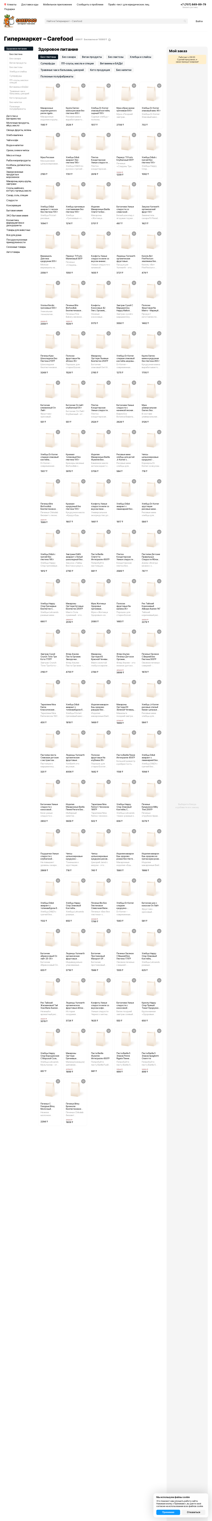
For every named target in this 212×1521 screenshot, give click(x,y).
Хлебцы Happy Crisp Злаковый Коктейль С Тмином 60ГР (124, 808)
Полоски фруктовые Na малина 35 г (124, 606)
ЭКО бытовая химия (17, 215)
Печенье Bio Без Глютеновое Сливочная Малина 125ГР (100, 907)
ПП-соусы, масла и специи (19, 81)
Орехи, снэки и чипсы (17, 150)
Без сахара (15, 58)
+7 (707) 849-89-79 (193, 4)
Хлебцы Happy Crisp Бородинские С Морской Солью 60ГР (50, 1057)
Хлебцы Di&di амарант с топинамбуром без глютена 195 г (75, 708)
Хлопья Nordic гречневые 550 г (49, 306)
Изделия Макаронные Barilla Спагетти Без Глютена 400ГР (100, 210)
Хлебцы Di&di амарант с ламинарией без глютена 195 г (124, 507)
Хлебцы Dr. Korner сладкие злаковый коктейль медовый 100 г (126, 360)
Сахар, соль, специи (17, 195)
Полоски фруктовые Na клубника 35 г (98, 758)
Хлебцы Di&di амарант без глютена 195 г (72, 160)
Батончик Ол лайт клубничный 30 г (75, 406)
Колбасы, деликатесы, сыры (18, 166)
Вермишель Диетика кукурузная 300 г (49, 259)
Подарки (9, 9)
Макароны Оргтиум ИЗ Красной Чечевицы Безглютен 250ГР (100, 658)
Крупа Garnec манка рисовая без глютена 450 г (75, 111)
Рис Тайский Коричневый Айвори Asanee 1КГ (151, 606)
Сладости (12, 200)
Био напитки (16, 102)
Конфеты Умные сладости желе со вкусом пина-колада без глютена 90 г (100, 508)
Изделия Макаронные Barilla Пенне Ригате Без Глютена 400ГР (75, 808)
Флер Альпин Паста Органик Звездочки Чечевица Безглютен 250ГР (74, 659)
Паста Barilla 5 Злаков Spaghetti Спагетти (150, 1056)
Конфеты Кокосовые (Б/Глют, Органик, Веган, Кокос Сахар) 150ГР (98, 310)
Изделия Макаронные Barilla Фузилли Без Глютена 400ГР (100, 458)
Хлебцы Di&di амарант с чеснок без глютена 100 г (49, 209)
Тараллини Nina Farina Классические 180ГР (48, 708)
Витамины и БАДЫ (19, 86)
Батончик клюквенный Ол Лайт (48, 408)
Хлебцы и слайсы (18, 71)
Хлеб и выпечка (14, 135)
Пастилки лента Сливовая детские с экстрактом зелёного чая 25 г (50, 759)
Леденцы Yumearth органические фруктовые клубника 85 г (75, 759)
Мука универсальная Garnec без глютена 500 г (149, 409)
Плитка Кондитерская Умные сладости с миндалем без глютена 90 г (126, 559)
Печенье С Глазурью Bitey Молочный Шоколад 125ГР (48, 1107)
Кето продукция (18, 97)
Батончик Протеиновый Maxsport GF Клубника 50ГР (98, 957)
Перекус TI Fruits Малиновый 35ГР (74, 257)
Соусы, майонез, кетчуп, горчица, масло (18, 189)
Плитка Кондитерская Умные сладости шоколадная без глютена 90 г (99, 410)
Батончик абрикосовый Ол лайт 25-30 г (49, 956)
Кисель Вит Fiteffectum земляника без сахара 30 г (149, 260)
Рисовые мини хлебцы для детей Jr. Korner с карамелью (125, 458)
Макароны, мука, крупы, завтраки (18, 182)
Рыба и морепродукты (18, 160)
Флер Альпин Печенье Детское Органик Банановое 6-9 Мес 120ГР (125, 659)
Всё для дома (13, 235)
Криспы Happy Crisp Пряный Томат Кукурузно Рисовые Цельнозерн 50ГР (150, 1007)
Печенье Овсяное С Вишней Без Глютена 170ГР (125, 956)
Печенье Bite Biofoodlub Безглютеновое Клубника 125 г (73, 309)
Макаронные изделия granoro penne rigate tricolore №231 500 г (49, 113)
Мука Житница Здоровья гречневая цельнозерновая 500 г (99, 608)
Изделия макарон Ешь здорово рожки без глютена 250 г (126, 857)
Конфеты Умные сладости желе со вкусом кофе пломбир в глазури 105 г (100, 1007)
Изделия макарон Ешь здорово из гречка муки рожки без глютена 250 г (151, 857)
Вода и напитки (14, 145)
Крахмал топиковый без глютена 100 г (73, 457)
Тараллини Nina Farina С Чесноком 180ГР (100, 807)
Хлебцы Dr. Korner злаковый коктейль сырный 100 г (100, 111)
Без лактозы (16, 67)
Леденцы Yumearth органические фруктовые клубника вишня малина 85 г (75, 958)
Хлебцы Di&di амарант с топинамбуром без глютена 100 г (50, 907)
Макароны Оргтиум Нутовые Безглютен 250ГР (75, 606)
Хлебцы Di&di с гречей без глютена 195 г (48, 557)
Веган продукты (18, 62)
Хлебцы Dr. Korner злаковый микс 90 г (151, 109)
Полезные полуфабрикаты (18, 107)
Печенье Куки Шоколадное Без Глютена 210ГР (49, 358)
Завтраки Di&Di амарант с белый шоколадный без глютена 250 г (74, 558)
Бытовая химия (14, 210)
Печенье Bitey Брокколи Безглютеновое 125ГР (73, 1107)
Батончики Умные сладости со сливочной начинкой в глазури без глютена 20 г (126, 211)
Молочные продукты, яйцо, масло (17, 124)
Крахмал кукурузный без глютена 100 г (73, 506)
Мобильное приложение (57, 4)
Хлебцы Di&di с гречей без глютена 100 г (149, 160)
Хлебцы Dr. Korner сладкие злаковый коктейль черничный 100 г (50, 458)
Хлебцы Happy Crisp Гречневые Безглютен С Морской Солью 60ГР (48, 608)
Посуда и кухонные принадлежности (16, 241)
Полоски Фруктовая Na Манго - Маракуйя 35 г (150, 309)
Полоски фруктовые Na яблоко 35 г (73, 358)
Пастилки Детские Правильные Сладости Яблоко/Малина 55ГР (151, 558)
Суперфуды (16, 75)
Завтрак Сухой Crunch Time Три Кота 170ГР (49, 657)
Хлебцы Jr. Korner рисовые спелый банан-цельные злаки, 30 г (150, 708)
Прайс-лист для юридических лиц (128, 4)
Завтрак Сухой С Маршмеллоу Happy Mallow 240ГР (125, 309)
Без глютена (16, 54)
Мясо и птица (13, 155)
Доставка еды (29, 4)
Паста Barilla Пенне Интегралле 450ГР (126, 756)
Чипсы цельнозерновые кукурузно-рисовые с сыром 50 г (150, 459)
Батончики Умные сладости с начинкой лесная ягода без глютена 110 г (126, 410)
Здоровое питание (16, 48)
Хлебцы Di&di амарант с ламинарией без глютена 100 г (150, 759)
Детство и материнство (13, 117)
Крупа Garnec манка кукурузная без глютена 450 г (151, 358)
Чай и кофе (12, 140)
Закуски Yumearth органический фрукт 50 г (150, 209)
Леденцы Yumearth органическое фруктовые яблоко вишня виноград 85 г (75, 1007)
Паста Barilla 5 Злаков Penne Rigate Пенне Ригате (123, 1057)
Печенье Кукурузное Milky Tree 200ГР (150, 807)
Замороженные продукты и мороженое (14, 174)
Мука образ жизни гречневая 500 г (125, 109)
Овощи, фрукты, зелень (18, 130)
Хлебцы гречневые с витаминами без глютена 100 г (75, 209)
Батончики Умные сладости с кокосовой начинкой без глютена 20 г (125, 1007)
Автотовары (13, 252)
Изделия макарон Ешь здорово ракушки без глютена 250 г (99, 708)
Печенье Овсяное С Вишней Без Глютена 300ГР (150, 657)
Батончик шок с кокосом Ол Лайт (150, 904)
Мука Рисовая (47, 157)
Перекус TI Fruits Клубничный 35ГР (125, 158)
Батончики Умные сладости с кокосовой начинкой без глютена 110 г (49, 809)
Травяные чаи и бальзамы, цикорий (19, 92)
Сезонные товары (16, 246)
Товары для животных (18, 230)
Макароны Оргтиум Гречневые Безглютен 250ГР (74, 1057)
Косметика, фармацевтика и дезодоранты (15, 223)
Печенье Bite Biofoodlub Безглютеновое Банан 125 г (48, 507)
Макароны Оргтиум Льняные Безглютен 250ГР (99, 358)
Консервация (13, 205)
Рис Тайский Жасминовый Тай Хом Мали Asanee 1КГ (49, 1006)
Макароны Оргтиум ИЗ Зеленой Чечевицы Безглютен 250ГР (126, 708)
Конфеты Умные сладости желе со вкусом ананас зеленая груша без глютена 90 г (100, 261)
